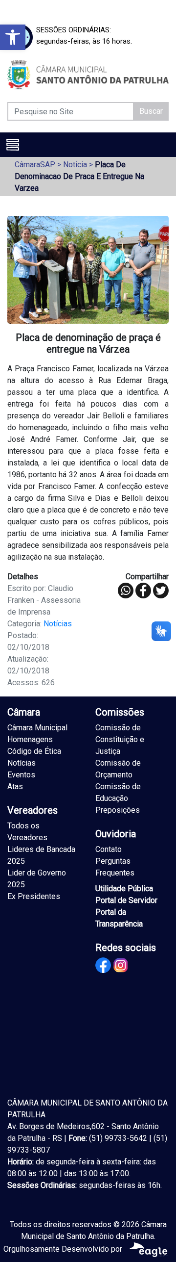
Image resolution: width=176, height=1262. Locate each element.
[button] (12, 37)
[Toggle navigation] (12, 144)
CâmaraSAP (35, 164)
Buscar (151, 111)
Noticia (75, 164)
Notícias (58, 623)
